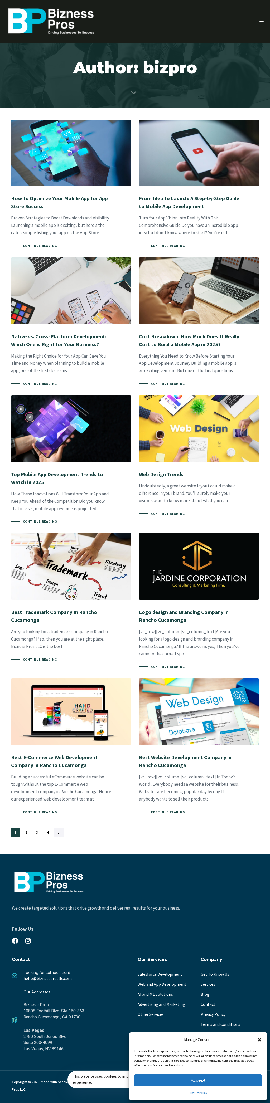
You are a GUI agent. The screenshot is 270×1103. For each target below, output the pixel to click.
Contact (208, 1004)
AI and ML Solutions (155, 994)
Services (208, 984)
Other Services (151, 1014)
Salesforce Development (160, 974)
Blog (205, 994)
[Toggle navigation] (221, 21)
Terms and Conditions (220, 1024)
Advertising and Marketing (161, 1004)
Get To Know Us (215, 974)
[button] (259, 1039)
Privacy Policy (198, 1093)
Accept (198, 1080)
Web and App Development (162, 984)
